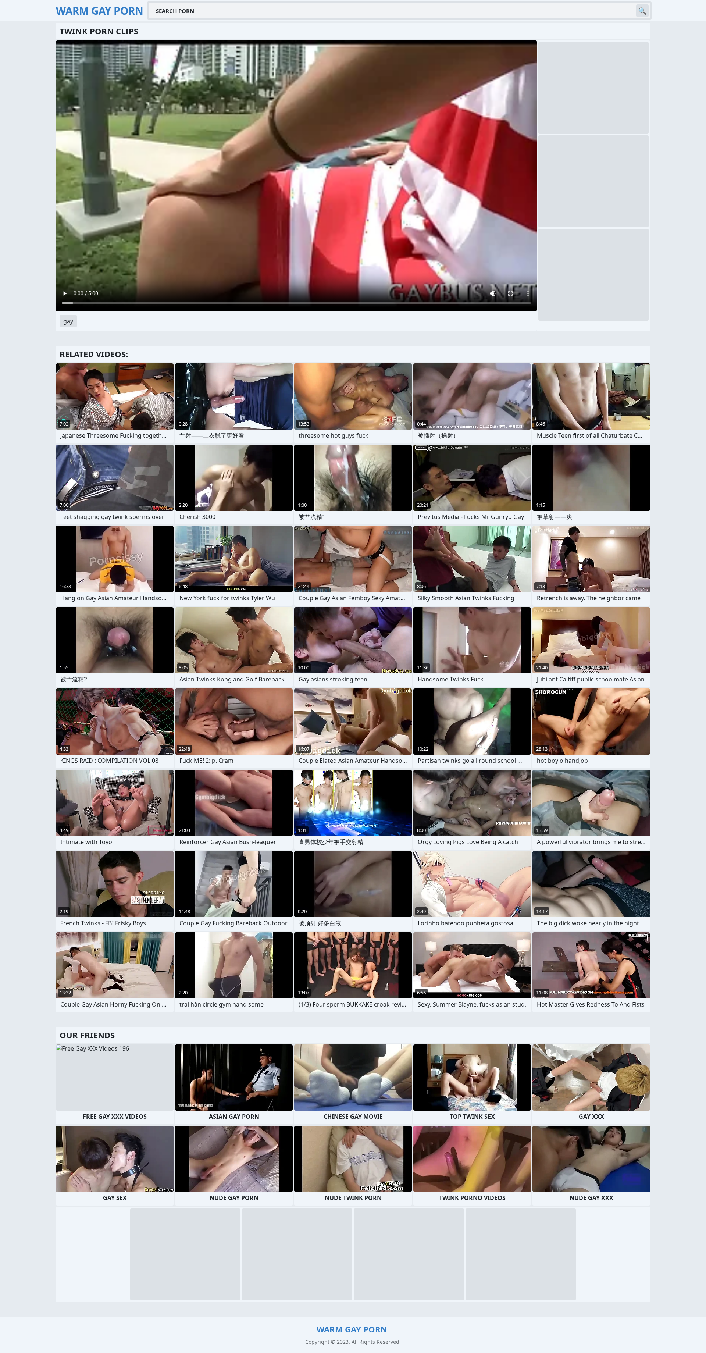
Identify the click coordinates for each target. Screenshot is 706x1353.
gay (68, 321)
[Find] (642, 10)
